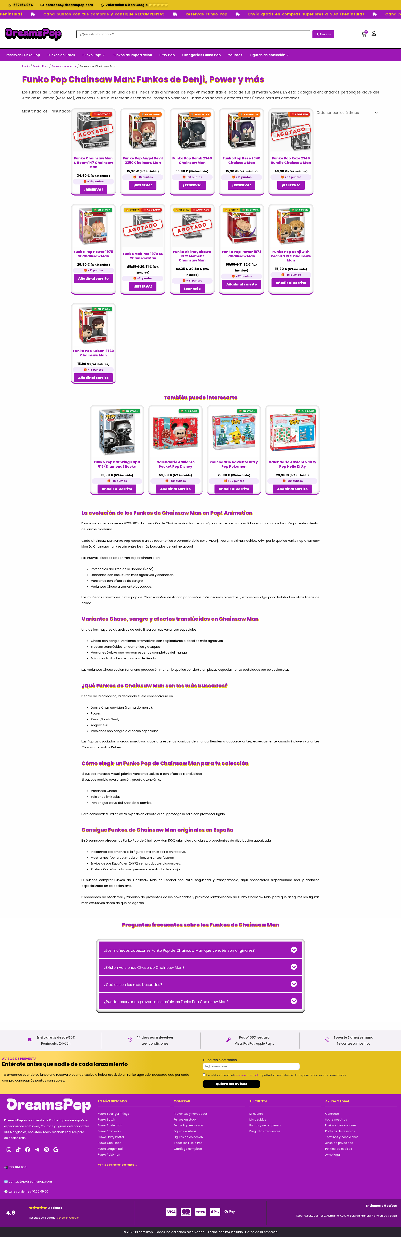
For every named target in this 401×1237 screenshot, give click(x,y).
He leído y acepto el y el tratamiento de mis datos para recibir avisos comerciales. (276, 1075)
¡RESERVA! (93, 189)
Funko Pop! (40, 66)
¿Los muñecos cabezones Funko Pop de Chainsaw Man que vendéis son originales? (179, 950)
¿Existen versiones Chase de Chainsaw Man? (144, 967)
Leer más (192, 288)
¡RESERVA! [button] (142, 185)
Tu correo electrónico (220, 1060)
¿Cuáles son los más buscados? (133, 984)
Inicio (26, 66)
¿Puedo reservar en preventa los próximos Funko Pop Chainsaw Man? (166, 1001)
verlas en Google (68, 1217)
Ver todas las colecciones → (117, 1164)
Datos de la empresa (261, 1232)
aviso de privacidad (247, 1075)
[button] (200, 950)
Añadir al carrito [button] (93, 278)
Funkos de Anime (64, 66)
